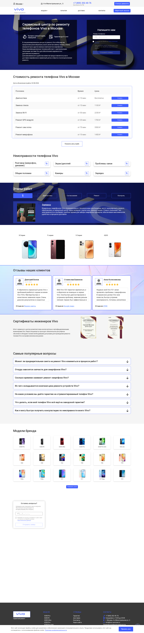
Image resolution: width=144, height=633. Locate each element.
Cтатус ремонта (122, 4)
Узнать (120, 98)
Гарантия (63, 10)
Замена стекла (22, 105)
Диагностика (21, 98)
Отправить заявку (106, 52)
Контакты (102, 10)
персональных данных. (24, 520)
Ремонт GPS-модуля (24, 120)
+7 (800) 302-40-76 (82, 3)
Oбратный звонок (122, 10)
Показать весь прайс (72, 144)
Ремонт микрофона (24, 134)
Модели (44, 10)
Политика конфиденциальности (56, 630)
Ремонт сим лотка (23, 127)
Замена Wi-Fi (21, 113)
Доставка (81, 10)
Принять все (126, 629)
